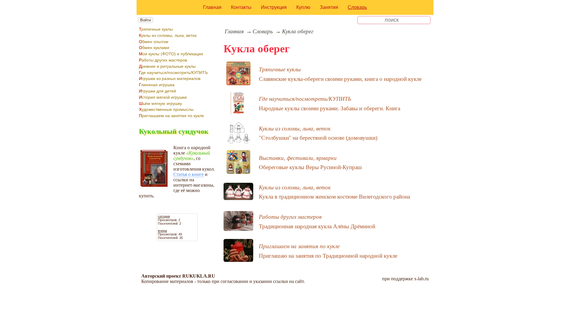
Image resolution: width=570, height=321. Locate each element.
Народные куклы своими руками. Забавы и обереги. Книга (329, 108)
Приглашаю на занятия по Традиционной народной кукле (328, 256)
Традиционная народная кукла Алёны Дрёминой (317, 226)
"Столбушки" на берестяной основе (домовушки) (318, 138)
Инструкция (274, 7)
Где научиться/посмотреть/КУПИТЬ (173, 72)
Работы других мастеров (163, 60)
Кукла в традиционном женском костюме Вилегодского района (334, 196)
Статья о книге (188, 174)
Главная (212, 7)
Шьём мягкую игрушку (160, 103)
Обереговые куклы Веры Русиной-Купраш (310, 167)
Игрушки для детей (157, 91)
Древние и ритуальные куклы (167, 66)
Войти (145, 20)
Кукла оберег (297, 31)
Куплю (303, 7)
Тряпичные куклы (156, 29)
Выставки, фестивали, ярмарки (298, 158)
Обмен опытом (153, 41)
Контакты (241, 7)
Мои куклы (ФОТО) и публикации (171, 53)
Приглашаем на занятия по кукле (171, 115)
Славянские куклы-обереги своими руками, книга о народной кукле (340, 79)
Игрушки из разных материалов (169, 78)
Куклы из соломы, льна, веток (168, 35)
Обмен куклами (154, 47)
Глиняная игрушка (157, 84)
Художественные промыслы (166, 109)
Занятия (329, 7)
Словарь (357, 7)
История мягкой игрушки (163, 97)
